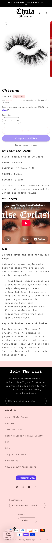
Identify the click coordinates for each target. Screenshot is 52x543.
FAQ (7, 442)
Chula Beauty (19, 540)
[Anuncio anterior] (5, 3)
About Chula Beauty (16, 417)
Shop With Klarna (15, 454)
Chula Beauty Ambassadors (20, 467)
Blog (8, 448)
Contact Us (11, 460)
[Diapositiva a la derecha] (32, 82)
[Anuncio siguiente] (47, 3)
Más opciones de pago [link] (26, 145)
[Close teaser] (14, 528)
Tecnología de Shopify (37, 540)
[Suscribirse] (43, 401)
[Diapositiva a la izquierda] (20, 82)
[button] (6, 13)
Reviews (9, 423)
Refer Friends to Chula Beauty (24, 436)
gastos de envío (14, 100)
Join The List (13, 429)
